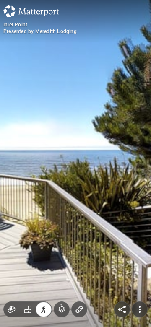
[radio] (12, 309)
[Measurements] (79, 309)
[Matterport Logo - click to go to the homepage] (31, 10)
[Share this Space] (122, 309)
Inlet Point (15, 25)
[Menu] (140, 309)
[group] (27, 309)
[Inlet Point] (75, 163)
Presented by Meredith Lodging (40, 31)
